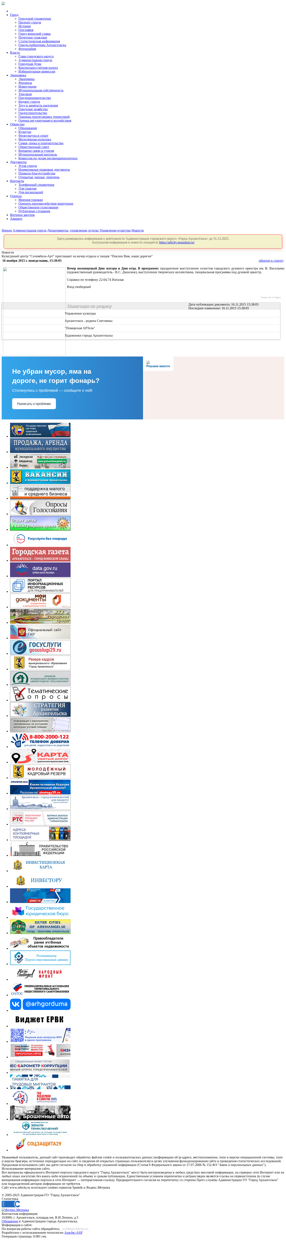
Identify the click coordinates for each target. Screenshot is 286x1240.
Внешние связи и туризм (36, 150)
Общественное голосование (38, 207)
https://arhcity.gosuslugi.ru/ (177, 242)
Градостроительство (32, 113)
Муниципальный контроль (37, 154)
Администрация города (35, 60)
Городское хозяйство (33, 109)
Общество (17, 124)
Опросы (16, 196)
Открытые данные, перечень (38, 177)
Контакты (17, 181)
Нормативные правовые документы (44, 169)
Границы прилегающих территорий (44, 116)
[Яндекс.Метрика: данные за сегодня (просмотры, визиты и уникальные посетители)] (15, 1210)
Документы (18, 162)
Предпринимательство (34, 98)
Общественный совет (33, 147)
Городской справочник (34, 18)
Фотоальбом (27, 49)
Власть (15, 52)
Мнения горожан (30, 200)
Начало (7, 230)
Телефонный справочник (36, 184)
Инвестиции (27, 86)
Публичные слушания (34, 211)
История (24, 26)
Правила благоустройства (36, 173)
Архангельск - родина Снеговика (88, 321)
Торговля (25, 94)
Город (14, 15)
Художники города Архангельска (89, 335)
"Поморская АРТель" (80, 328)
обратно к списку (271, 260)
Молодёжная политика (34, 139)
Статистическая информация (39, 41)
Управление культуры (115, 230)
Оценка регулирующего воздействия (44, 120)
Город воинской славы (34, 33)
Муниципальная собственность (40, 90)
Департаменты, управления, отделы (73, 230)
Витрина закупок (22, 215)
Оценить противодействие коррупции (45, 203)
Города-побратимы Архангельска (42, 45)
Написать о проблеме (34, 404)
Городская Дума (29, 64)
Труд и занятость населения (38, 105)
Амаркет (16, 218)
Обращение (10, 1221)
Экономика (18, 75)
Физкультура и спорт (33, 135)
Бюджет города (29, 101)
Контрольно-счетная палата (38, 67)
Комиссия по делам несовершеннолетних (48, 158)
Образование (27, 128)
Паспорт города (29, 22)
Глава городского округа (36, 56)
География (25, 30)
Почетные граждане (32, 37)
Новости (137, 230)
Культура (24, 132)
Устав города (27, 166)
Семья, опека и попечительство (40, 143)
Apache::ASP (73, 1232)
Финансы (25, 83)
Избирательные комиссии (36, 71)
